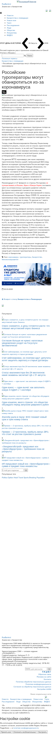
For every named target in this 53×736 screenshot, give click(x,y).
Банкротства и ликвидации (17, 18)
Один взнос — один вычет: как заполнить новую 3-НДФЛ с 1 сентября (23, 388)
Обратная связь (44, 674)
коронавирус (13, 257)
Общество (11, 30)
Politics (4, 477)
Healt (16, 477)
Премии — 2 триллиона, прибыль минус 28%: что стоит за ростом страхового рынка (25, 433)
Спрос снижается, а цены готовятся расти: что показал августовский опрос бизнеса (26, 327)
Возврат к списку (22, 299)
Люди (9, 27)
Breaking (32, 477)
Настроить (42, 732)
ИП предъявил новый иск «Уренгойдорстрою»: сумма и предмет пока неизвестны (26, 465)
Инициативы (12, 32)
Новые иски (11, 20)
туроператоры (25, 257)
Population (41, 477)
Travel (20, 477)
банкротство (37, 257)
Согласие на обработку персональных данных (32, 686)
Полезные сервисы (9, 58)
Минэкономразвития (10, 259)
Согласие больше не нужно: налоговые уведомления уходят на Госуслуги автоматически (22, 343)
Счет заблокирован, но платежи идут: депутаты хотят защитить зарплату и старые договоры (26, 359)
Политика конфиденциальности (38, 684)
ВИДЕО (10, 35)
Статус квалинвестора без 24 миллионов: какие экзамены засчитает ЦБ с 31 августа (23, 373)
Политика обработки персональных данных (33, 681)
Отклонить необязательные (24, 732)
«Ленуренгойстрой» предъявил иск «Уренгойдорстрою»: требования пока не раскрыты (23, 449)
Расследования (13, 25)
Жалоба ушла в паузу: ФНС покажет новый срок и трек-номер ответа (24, 418)
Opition (10, 477)
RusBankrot (6, 4)
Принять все (6, 732)
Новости (10, 15)
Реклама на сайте (44, 676)
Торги (9, 23)
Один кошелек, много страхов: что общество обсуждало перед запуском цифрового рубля (25, 403)
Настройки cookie (44, 689)
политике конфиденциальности (26, 728)
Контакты (47, 679)
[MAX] (47, 10)
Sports (26, 477)
